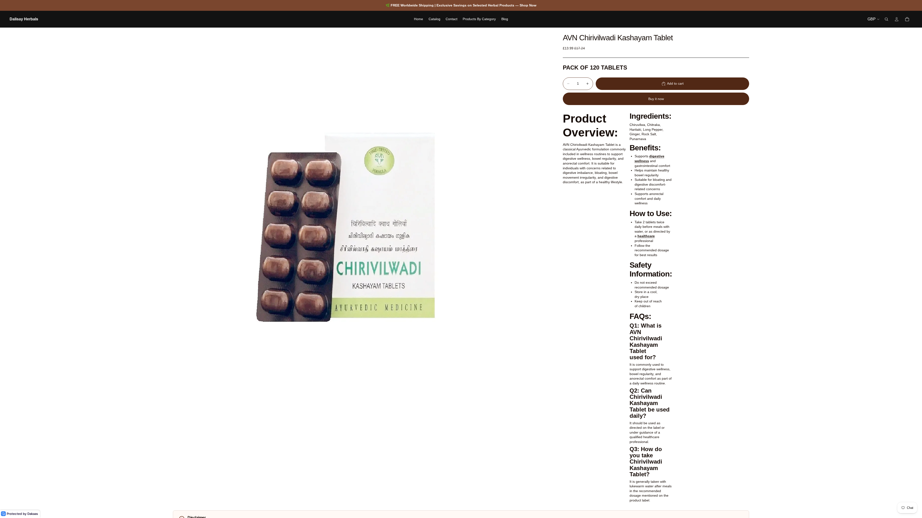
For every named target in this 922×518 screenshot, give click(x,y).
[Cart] (907, 19)
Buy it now (656, 99)
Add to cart (675, 83)
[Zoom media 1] (362, 217)
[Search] (886, 19)
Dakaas (32, 514)
